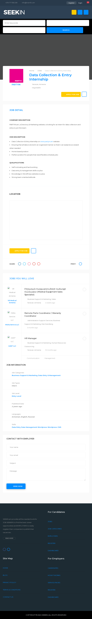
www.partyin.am (46, 141)
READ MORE (9, 538)
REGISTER (51, 543)
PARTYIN (16, 84)
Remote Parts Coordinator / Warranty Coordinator (42, 314)
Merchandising (47, 324)
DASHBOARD (53, 550)
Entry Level (16, 396)
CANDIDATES (53, 568)
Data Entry (16, 427)
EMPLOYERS (53, 536)
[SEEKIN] (14, 12)
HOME (5, 568)
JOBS (39, 71)
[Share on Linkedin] (29, 264)
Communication (33, 358)
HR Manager (30, 338)
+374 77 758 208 (11, 3)
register (71, 3)
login (80, 3)
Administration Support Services (40, 320)
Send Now (18, 486)
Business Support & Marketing (39, 299)
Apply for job (72, 94)
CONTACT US (8, 597)
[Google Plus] (34, 264)
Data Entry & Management (49, 375)
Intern (14, 386)
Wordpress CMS (54, 427)
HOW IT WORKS (54, 575)
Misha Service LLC (12, 325)
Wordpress (43, 427)
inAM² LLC (12, 346)
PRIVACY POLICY (9, 582)
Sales (54, 299)
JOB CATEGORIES (55, 529)
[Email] (39, 264)
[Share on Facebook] (20, 264)
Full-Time (76, 289)
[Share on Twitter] (24, 264)
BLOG (5, 575)
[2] (86, 3)
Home (31, 71)
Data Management (29, 427)
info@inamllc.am (28, 3)
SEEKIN (45, 615)
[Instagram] (8, 549)
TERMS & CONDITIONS (11, 590)
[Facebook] (4, 549)
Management (50, 358)
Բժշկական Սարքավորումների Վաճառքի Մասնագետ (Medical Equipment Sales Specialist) (45, 292)
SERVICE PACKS (54, 583)
